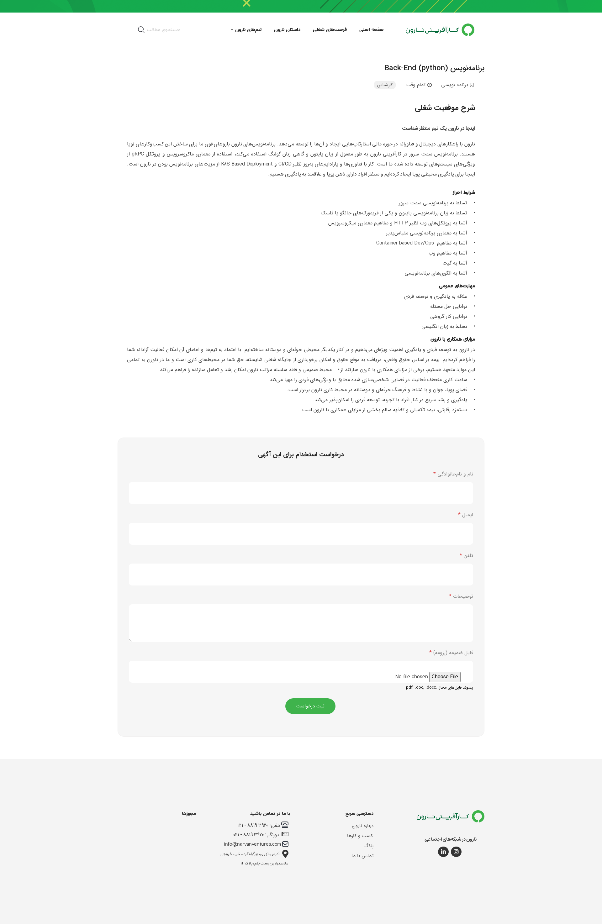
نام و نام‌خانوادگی (453, 474)
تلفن (466, 555)
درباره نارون (362, 826)
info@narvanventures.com (252, 844)
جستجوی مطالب (164, 30)
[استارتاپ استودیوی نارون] (450, 819)
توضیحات (461, 596)
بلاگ (368, 846)
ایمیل (465, 515)
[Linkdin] (443, 852)
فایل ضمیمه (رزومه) (451, 653)
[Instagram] (456, 852)
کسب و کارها (360, 836)
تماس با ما (362, 856)
